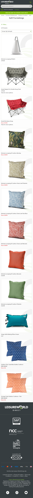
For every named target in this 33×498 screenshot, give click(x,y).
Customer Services (7, 474)
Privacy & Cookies (18, 474)
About (21, 476)
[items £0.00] (30, 2)
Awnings (17, 9)
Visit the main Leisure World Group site (16, 471)
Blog (26, 476)
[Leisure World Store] (9, 2)
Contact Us (15, 476)
